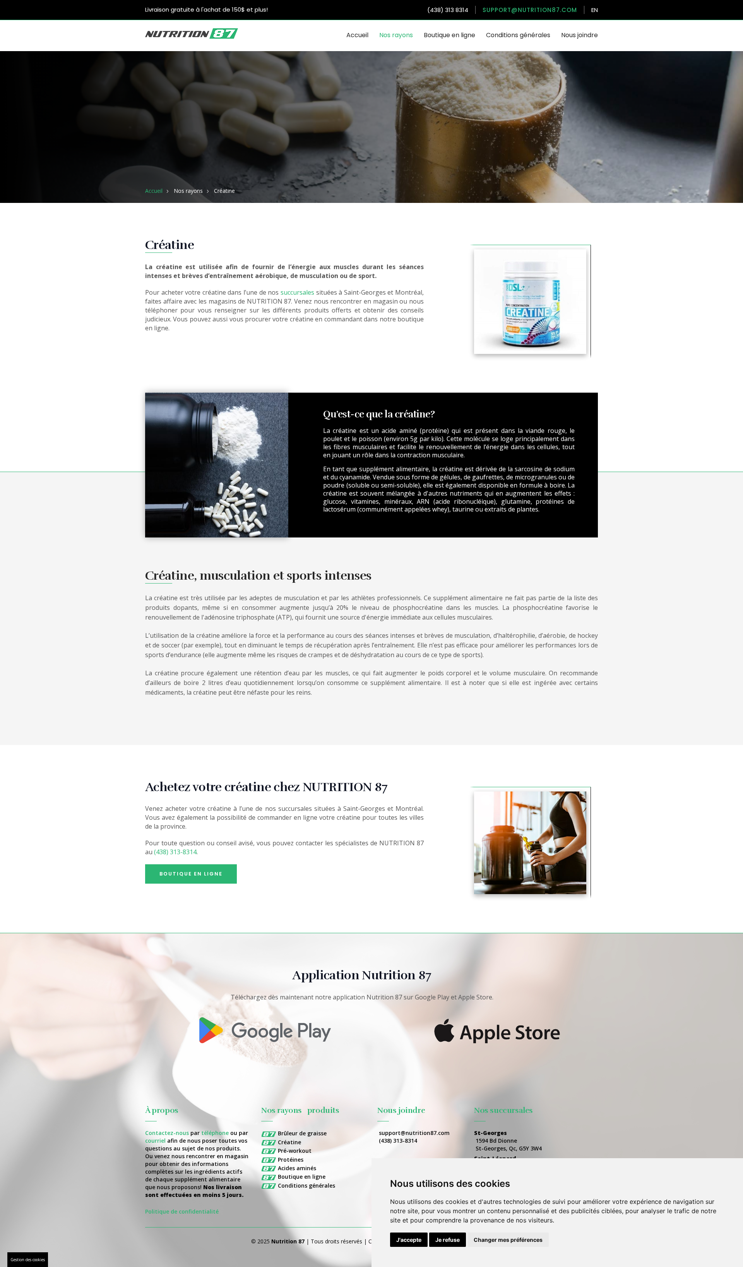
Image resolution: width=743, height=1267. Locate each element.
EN (594, 10)
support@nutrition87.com (530, 10)
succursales (297, 292)
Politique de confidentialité (182, 1211)
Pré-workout (295, 1150)
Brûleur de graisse (302, 1133)
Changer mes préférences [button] (508, 1239)
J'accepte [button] (408, 1239)
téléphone (215, 1133)
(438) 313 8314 (447, 10)
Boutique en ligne (449, 35)
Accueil (357, 35)
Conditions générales (518, 35)
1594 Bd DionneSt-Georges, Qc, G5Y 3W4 (509, 1144)
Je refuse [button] (447, 1239)
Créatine (289, 1142)
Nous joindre (579, 35)
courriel (155, 1140)
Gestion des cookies (27, 1259)
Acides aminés (297, 1168)
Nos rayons (396, 35)
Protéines (290, 1159)
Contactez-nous (167, 1133)
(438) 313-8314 (175, 852)
